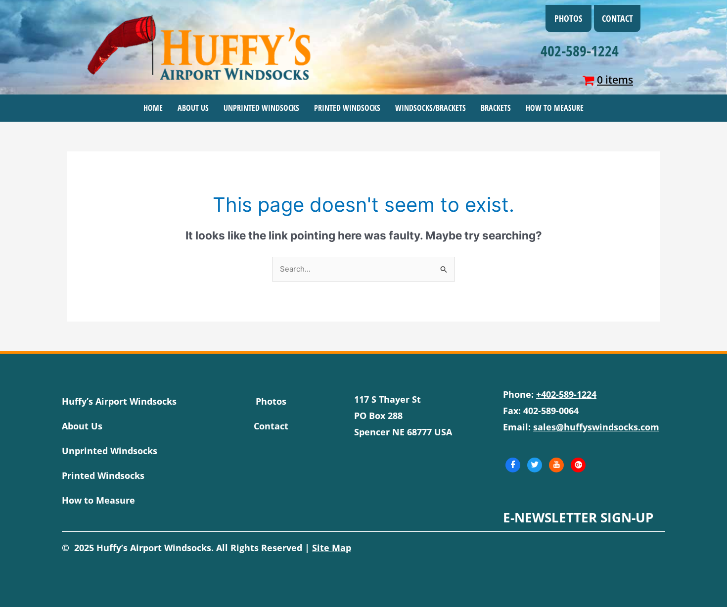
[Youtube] (556, 465)
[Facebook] (512, 465)
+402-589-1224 (566, 394)
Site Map (331, 548)
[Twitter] (534, 465)
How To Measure (555, 107)
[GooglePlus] (578, 465)
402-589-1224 (580, 51)
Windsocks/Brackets (430, 107)
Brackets (496, 107)
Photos (568, 18)
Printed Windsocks (347, 107)
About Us (193, 107)
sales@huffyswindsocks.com (596, 427)
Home (153, 107)
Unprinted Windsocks (261, 107)
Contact (617, 18)
